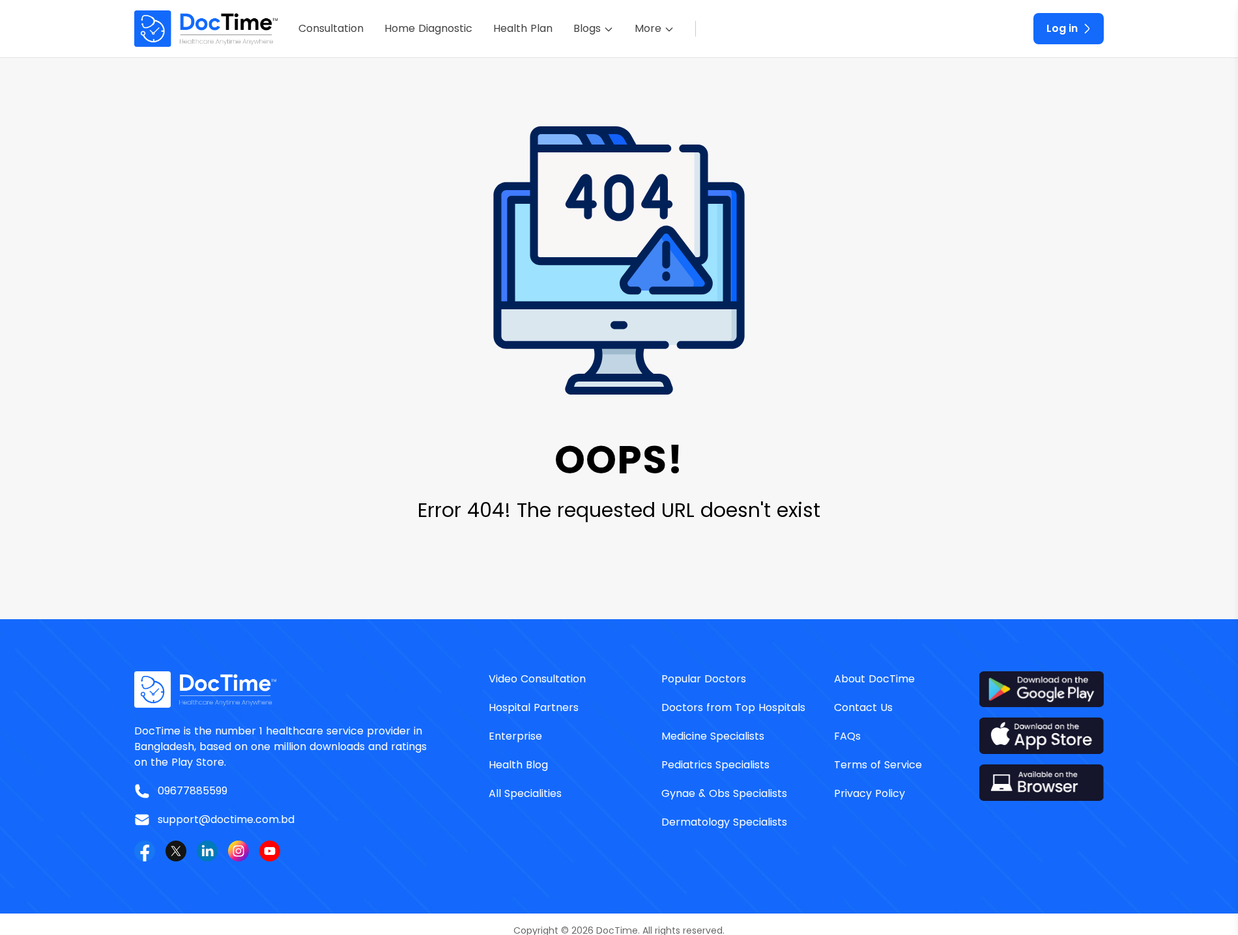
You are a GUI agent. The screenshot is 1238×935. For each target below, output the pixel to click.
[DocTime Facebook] (144, 851)
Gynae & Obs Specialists (724, 793)
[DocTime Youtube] (269, 851)
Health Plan (523, 28)
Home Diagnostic (428, 28)
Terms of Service (878, 764)
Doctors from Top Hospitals (733, 707)
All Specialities (525, 793)
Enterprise (515, 736)
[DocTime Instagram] (238, 851)
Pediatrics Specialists (715, 764)
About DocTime (874, 678)
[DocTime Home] (206, 28)
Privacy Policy (869, 793)
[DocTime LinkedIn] (207, 851)
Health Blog (518, 764)
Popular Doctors (703, 678)
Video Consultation (537, 678)
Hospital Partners (534, 707)
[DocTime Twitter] (176, 851)
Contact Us (863, 707)
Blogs (587, 28)
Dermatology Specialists (724, 822)
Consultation (331, 28)
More (648, 28)
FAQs (847, 736)
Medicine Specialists (712, 736)
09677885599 (192, 790)
